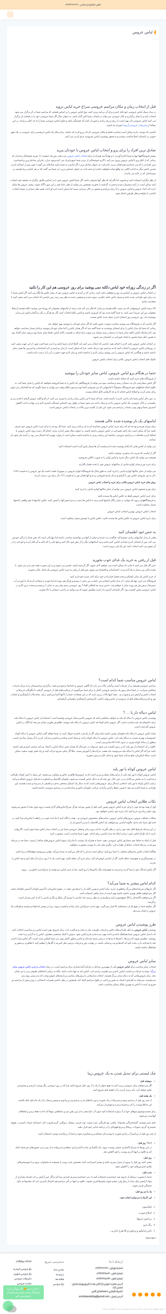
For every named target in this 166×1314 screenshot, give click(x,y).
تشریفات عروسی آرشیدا (134, 125)
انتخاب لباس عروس (77, 155)
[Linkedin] (134, 1294)
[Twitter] (152, 1294)
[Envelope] (140, 1294)
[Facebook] (159, 1294)
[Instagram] (146, 1294)
